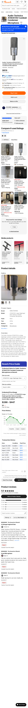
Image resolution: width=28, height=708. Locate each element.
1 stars (3, 509)
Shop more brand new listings (13, 113)
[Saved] (22, 2)
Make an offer (14, 101)
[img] (15, 107)
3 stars (3, 504)
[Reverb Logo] (7, 2)
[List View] (5, 136)
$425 (21, 459)
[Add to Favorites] (21, 22)
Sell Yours (20, 480)
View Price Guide (7, 480)
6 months (11, 429)
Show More (4, 328)
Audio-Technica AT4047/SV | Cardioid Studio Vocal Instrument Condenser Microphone (12, 64)
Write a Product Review (13, 496)
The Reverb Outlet (6, 8)
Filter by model (5, 375)
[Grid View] (2, 136)
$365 (21, 457)
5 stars (3, 500)
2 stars (3, 506)
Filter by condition (6, 384)
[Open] (24, 378)
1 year (17, 429)
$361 (21, 446)
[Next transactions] (25, 471)
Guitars (13, 8)
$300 (21, 452)
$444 (21, 450)
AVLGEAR (8, 107)
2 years (23, 429)
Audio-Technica (14, 310)
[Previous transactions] (22, 471)
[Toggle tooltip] (16, 33)
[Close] (25, 26)
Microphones (13, 326)
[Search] (25, 5)
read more (17, 540)
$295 (21, 448)
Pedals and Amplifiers (21, 8)
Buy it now (14, 93)
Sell (17, 1)
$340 (21, 455)
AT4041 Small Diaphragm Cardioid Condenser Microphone (17, 255)
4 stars (3, 502)
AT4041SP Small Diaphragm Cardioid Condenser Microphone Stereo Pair (6, 255)
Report (4, 545)
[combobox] (12, 378)
